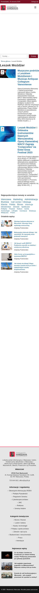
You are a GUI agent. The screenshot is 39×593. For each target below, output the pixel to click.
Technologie (5, 211)
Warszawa (6, 199)
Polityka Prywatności (20, 493)
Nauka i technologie (20, 526)
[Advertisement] (19, 33)
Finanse (12, 209)
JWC (20, 502)
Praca (20, 538)
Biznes (20, 204)
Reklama (20, 505)
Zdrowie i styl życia (20, 532)
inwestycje (23, 211)
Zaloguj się (34, 1)
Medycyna (4, 212)
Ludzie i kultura (20, 523)
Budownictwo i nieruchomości (20, 535)
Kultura (19, 209)
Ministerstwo (6, 207)
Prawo (12, 212)
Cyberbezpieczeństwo (20, 499)
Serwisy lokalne (20, 508)
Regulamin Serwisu (20, 496)
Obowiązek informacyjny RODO (20, 491)
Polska (12, 204)
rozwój (26, 209)
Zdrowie (16, 207)
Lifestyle (15, 211)
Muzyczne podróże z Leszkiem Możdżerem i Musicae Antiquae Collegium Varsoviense (28, 77)
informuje (29, 204)
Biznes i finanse (20, 520)
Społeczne (25, 207)
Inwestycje (20, 540)
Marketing (18, 199)
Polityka (4, 209)
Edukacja (32, 211)
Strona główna (5, 61)
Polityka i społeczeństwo (20, 529)
